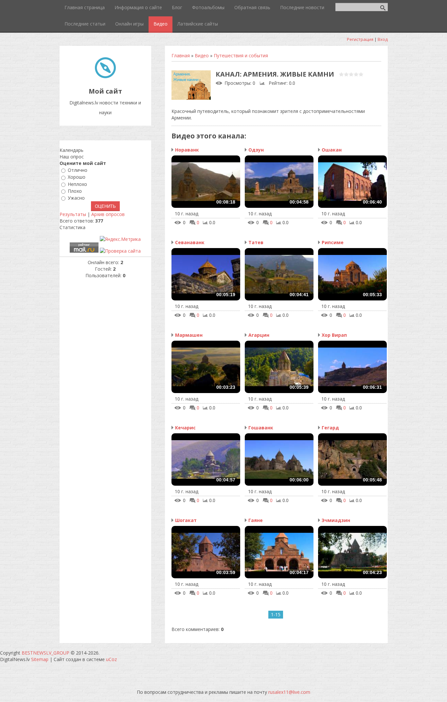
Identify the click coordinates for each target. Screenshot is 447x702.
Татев (255, 242)
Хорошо (76, 177)
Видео (202, 55)
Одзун (256, 150)
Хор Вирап (334, 335)
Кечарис (185, 427)
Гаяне (255, 520)
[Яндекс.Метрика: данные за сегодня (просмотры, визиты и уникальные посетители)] (120, 239)
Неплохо (77, 184)
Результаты (73, 214)
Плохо (75, 191)
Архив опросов (108, 214)
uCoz (111, 659)
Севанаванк (190, 242)
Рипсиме (333, 242)
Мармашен (189, 335)
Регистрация (360, 39)
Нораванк (187, 150)
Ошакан (332, 150)
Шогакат (186, 520)
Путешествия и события (241, 55)
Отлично (77, 170)
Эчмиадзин (336, 520)
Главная (180, 55)
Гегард (330, 427)
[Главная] (105, 76)
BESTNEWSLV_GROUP (45, 653)
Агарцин (258, 335)
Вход (383, 39)
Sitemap (39, 659)
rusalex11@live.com (289, 692)
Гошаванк (260, 427)
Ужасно (76, 198)
